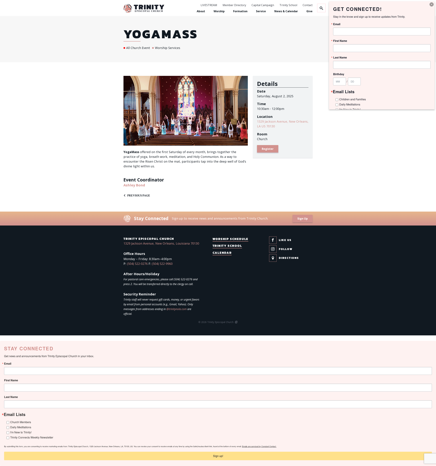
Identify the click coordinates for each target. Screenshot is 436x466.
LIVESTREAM (209, 5)
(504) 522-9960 (162, 264)
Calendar (222, 252)
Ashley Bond (134, 185)
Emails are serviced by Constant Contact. (259, 446)
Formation (240, 11)
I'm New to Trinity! (21, 432)
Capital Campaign (263, 5)
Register (268, 149)
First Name (11, 380)
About (201, 11)
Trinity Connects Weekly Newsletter (31, 437)
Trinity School (288, 5)
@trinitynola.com (176, 309)
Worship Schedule (230, 239)
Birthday (338, 74)
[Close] (432, 4)
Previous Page (138, 195)
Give (309, 11)
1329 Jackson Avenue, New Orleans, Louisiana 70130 (161, 243)
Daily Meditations (20, 427)
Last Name (11, 397)
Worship (219, 11)
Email (7, 363)
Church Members (20, 422)
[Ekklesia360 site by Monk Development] (236, 322)
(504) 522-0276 (137, 264)
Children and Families (352, 99)
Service (261, 11)
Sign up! (218, 456)
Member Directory (234, 5)
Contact (308, 5)
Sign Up (302, 218)
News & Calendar (286, 11)
